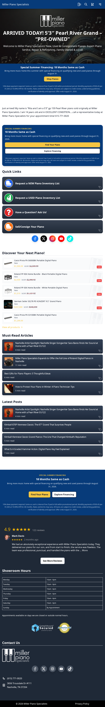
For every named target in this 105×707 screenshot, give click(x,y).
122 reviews (38, 530)
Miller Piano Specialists (15, 4)
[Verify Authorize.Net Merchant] (64, 628)
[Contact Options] (79, 4)
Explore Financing (52, 151)
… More (84, 550)
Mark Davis (18, 536)
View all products (11, 327)
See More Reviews (52, 560)
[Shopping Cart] (92, 4)
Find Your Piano (52, 144)
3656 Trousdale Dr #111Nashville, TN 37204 (19, 685)
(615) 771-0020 (14, 678)
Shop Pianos (52, 79)
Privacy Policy (82, 703)
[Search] (86, 4)
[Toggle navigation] (100, 4)
